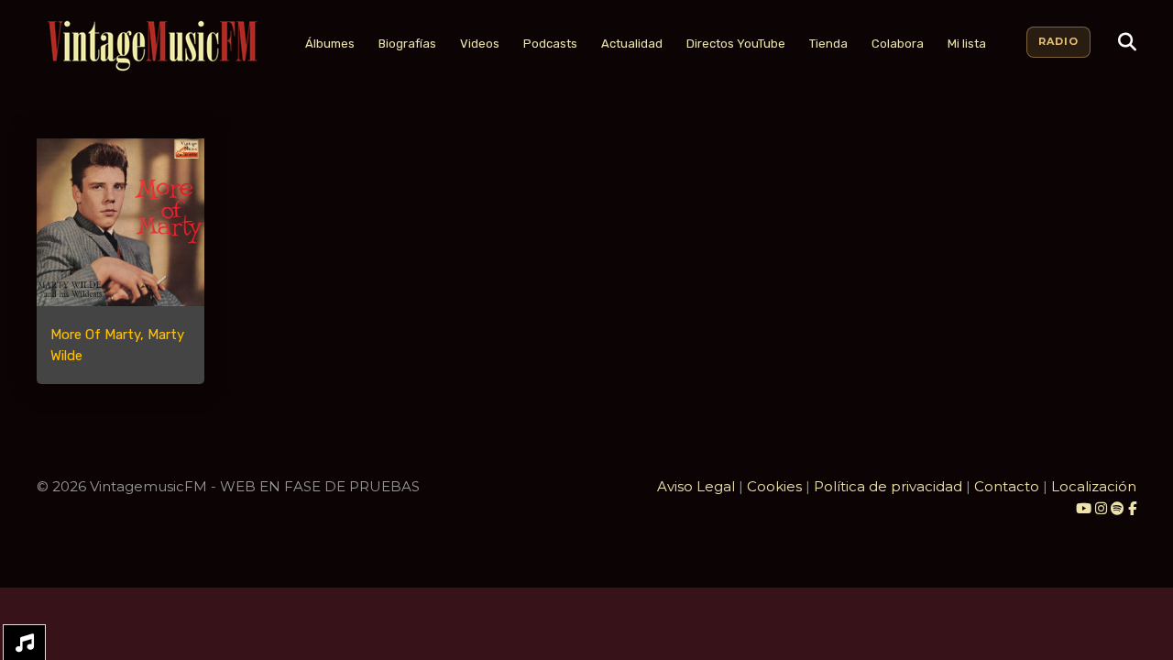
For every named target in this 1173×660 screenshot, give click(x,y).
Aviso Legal (696, 486)
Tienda (828, 43)
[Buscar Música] (1127, 42)
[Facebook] (1132, 508)
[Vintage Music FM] (150, 46)
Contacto (1006, 486)
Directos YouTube (735, 43)
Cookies (774, 486)
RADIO (1058, 41)
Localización (1093, 486)
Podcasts (550, 43)
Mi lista (967, 43)
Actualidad (632, 43)
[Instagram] (1103, 508)
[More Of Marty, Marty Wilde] (120, 222)
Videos (479, 43)
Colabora (898, 43)
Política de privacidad (888, 486)
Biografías (407, 43)
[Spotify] (1117, 508)
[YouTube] (1083, 508)
